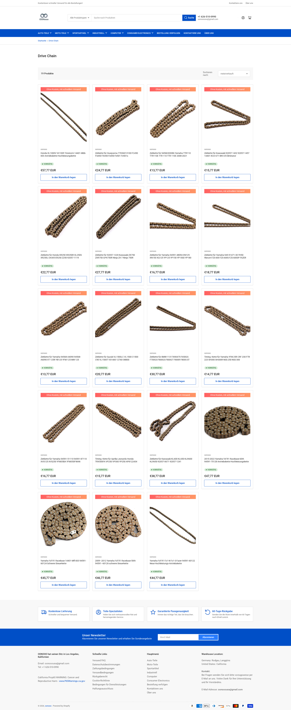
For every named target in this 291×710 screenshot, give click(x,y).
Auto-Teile (43, 33)
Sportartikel (79, 33)
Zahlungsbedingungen (103, 668)
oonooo (44, 149)
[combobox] (144, 17)
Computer (116, 33)
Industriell (98, 33)
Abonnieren (208, 637)
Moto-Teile (60, 33)
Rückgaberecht (99, 676)
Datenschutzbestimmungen (106, 664)
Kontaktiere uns (235, 3)
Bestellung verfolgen (168, 33)
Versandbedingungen (103, 672)
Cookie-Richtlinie (101, 680)
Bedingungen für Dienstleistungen (109, 684)
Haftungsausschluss (102, 688)
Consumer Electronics (139, 33)
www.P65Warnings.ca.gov (72, 681)
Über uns (249, 3)
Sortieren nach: (207, 73)
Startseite (42, 41)
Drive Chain (53, 41)
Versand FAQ (98, 660)
